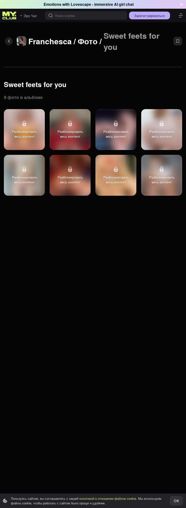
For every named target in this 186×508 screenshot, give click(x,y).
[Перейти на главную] (9, 15)
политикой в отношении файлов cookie (107, 498)
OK (176, 500)
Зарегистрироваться (149, 15)
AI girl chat (124, 4)
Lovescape (81, 4)
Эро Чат (30, 15)
